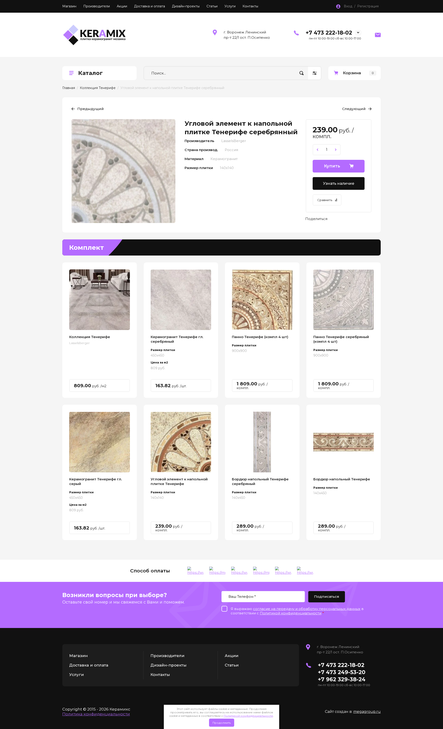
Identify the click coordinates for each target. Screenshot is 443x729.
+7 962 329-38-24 (341, 679)
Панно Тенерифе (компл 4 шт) (260, 337)
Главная (68, 88)
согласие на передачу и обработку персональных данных (306, 609)
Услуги (230, 6)
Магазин (69, 6)
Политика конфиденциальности (96, 714)
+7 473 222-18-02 (329, 33)
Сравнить (324, 200)
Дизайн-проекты (186, 6)
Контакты (250, 6)
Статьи (212, 6)
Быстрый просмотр (99, 299)
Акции (122, 6)
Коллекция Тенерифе (98, 88)
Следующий (354, 109)
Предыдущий (90, 109)
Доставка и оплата (149, 6)
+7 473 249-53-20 (341, 672)
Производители (96, 6)
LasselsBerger (79, 343)
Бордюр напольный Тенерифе (341, 479)
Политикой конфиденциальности (248, 715)
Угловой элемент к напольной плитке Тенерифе (179, 481)
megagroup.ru (367, 711)
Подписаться (326, 596)
